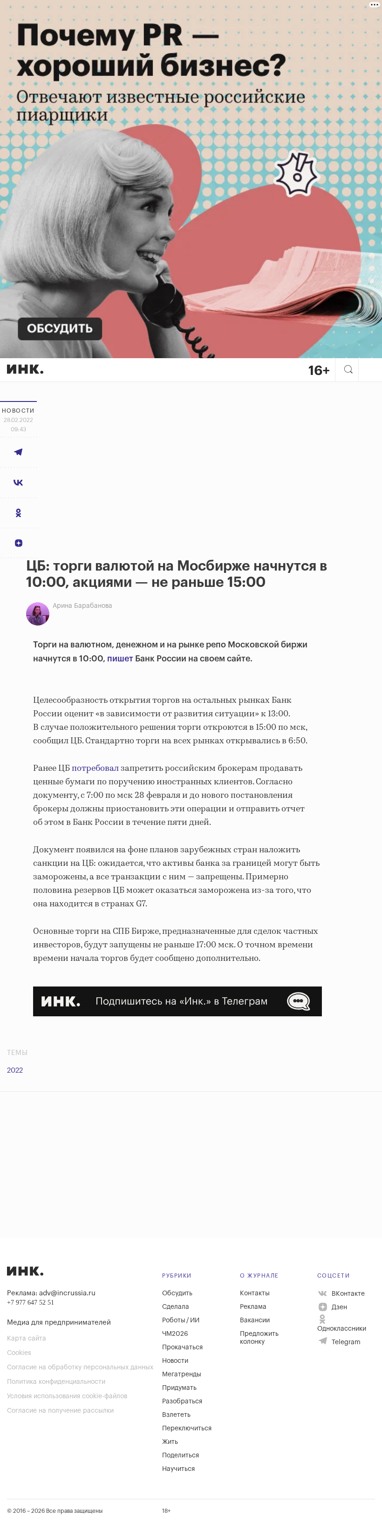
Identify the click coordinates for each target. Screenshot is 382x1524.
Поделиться (180, 1455)
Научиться (178, 1469)
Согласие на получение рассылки (60, 1411)
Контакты (255, 1293)
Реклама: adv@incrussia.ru (51, 1293)
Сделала (175, 1307)
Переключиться (186, 1428)
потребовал (95, 768)
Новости (175, 1361)
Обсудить (177, 1293)
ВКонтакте (347, 1293)
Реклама (253, 1307)
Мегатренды (181, 1374)
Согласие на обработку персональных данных (80, 1367)
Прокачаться (182, 1347)
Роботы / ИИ (180, 1320)
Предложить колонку (259, 1338)
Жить (170, 1442)
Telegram (345, 1342)
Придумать (179, 1388)
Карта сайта (26, 1338)
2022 (15, 1070)
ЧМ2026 (175, 1334)
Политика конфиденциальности (56, 1382)
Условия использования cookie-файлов (67, 1396)
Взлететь (176, 1415)
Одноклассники (341, 1329)
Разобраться (182, 1401)
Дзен (338, 1307)
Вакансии (255, 1320)
